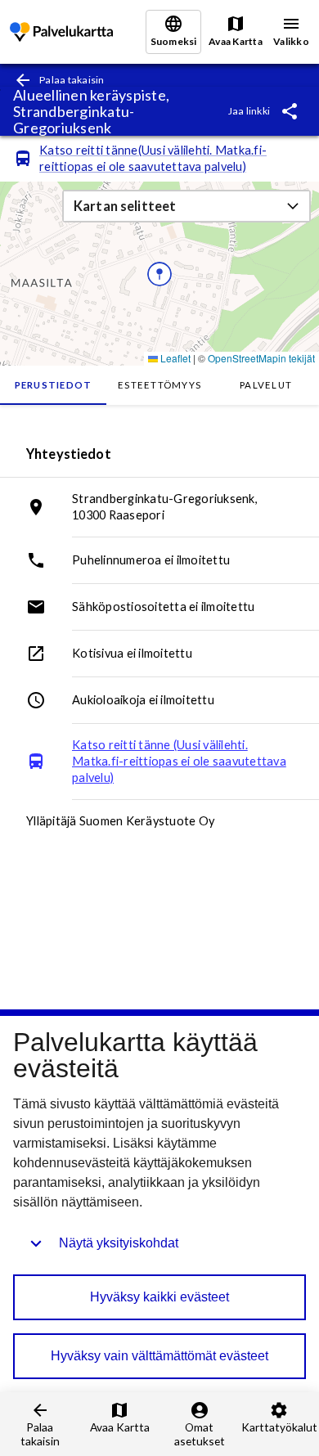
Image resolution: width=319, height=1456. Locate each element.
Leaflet (174, 358)
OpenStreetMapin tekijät (261, 358)
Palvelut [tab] (266, 385)
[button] (186, 206)
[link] (61, 32)
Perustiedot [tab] (53, 385)
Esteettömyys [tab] (159, 385)
